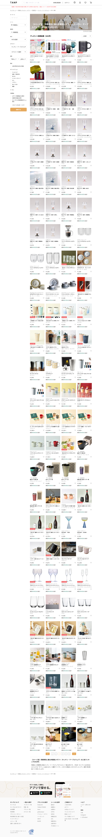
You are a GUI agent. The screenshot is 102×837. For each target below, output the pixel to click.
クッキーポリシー (14, 819)
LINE (82, 812)
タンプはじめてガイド (15, 807)
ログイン (67, 2)
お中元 (52, 812)
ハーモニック (40, 816)
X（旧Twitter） (84, 817)
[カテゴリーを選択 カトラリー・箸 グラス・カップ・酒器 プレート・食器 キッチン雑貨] (18, 51)
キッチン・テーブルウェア (43, 10)
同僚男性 (34, 10)
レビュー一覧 (13, 821)
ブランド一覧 (27, 809)
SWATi (39, 819)
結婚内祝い (54, 821)
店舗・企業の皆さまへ (15, 823)
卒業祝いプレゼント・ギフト (24, 10)
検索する (18, 109)
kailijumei (40, 804)
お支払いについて (69, 809)
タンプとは (13, 804)
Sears (38, 809)
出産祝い (53, 809)
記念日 (52, 814)
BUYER (39, 821)
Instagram (83, 815)
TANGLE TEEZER (41, 807)
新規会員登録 (57, 2)
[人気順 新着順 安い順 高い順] (86, 36)
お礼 (52, 819)
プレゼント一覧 (28, 804)
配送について (68, 814)
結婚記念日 (54, 816)
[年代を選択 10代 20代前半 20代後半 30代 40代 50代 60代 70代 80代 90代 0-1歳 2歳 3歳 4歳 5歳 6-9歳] (18, 39)
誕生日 (52, 804)
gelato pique (40, 812)
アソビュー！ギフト (42, 814)
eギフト (67, 807)
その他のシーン (55, 826)
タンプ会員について (70, 816)
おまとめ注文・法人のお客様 (71, 819)
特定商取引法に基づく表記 (17, 816)
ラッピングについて (70, 812)
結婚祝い (53, 807)
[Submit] (24, 2)
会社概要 (12, 809)
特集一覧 (26, 807)
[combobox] (35, 2)
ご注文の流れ (68, 804)
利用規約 (12, 812)
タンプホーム (13, 10)
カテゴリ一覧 (27, 812)
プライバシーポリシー (15, 814)
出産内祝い (54, 823)
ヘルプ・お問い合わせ (86, 805)
